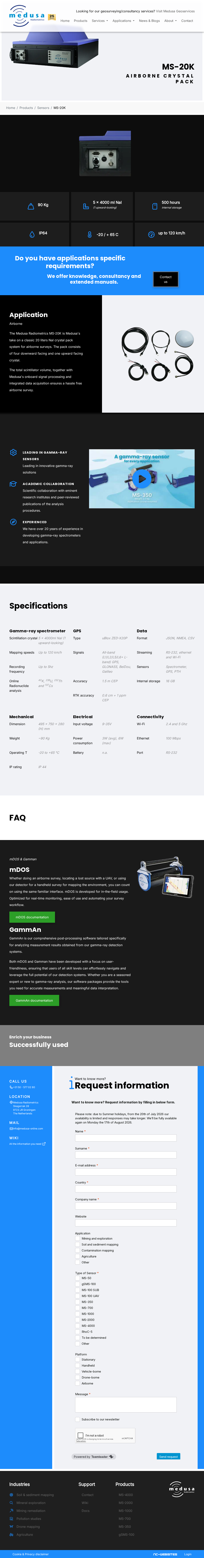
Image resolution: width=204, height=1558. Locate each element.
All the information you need (25, 1143)
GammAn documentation (34, 1000)
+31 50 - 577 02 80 (24, 1087)
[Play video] (142, 478)
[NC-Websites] (165, 1554)
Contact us (166, 279)
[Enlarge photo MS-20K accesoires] (158, 354)
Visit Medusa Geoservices (175, 11)
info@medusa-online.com (28, 1128)
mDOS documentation (32, 917)
